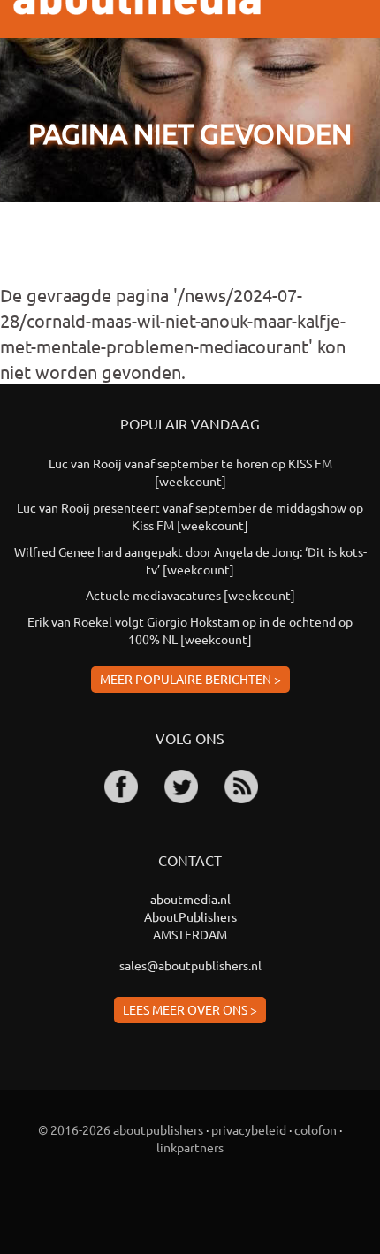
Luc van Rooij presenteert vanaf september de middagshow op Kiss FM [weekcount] (190, 516)
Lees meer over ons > (190, 1009)
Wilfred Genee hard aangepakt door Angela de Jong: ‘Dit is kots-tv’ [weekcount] (190, 560)
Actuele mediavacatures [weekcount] (190, 595)
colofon (315, 1129)
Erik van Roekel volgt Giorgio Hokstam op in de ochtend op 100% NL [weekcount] (190, 630)
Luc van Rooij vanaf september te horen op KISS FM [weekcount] (190, 472)
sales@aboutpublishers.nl (190, 965)
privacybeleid (248, 1129)
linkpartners (190, 1147)
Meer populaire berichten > (190, 679)
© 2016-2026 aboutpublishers (120, 1129)
